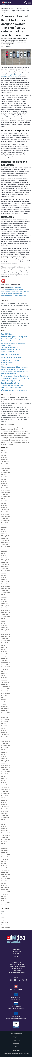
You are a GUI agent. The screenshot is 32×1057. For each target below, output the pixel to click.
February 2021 (5, 581)
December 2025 (5, 466)
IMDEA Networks (24, 291)
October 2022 (4, 544)
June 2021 (4, 573)
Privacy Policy (16, 1040)
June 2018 (4, 647)
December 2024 (5, 490)
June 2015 (4, 726)
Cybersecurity (21, 343)
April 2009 (3, 865)
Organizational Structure (17, 966)
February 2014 (5, 761)
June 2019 (4, 621)
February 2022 (5, 560)
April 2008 (3, 885)
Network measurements (7, 295)
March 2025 (4, 483)
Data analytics (15, 291)
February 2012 (5, 806)
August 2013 (4, 774)
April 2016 (3, 704)
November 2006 (5, 902)
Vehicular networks (19, 385)
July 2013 (3, 776)
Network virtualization (21, 378)
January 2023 (4, 538)
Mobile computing (8, 367)
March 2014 (4, 758)
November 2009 (5, 854)
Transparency (16, 970)
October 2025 (4, 470)
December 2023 (5, 514)
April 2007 (3, 900)
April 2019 (3, 625)
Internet (10, 293)
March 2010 (4, 848)
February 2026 (5, 461)
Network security (6, 378)
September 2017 (5, 667)
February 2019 (5, 629)
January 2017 (4, 684)
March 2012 (4, 804)
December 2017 (5, 660)
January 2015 (4, 737)
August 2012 (4, 795)
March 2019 (4, 627)
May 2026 (3, 455)
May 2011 (3, 824)
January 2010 (4, 852)
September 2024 (5, 496)
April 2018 (3, 651)
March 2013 (4, 785)
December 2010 (5, 833)
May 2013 (3, 780)
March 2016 (4, 706)
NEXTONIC (3, 380)
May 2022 (3, 553)
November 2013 (5, 767)
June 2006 (4, 905)
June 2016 (4, 699)
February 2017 (5, 682)
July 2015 (3, 723)
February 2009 (5, 870)
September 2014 (5, 745)
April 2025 (3, 481)
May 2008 (3, 883)
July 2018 (3, 645)
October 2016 (4, 691)
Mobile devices (22, 367)
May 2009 (3, 863)
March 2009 (4, 868)
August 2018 (4, 643)
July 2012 (3, 798)
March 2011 (4, 828)
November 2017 (5, 662)
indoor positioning (24, 355)
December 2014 (5, 739)
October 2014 (4, 743)
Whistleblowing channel (16, 972)
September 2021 (5, 571)
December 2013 (5, 765)
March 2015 (4, 732)
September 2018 (5, 640)
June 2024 (4, 501)
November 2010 (5, 835)
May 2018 (3, 649)
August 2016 (4, 695)
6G (13, 334)
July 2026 (3, 450)
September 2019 (5, 616)
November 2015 (5, 715)
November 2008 (5, 874)
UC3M (16, 383)
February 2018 (5, 656)
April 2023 (3, 531)
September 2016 (5, 693)
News (12, 8)
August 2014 (4, 747)
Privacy (10, 381)
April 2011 (3, 826)
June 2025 (4, 477)
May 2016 (3, 702)
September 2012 (5, 793)
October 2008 (4, 876)
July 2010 (3, 844)
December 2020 (5, 586)
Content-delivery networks (9, 343)
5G (2, 334)
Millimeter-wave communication (12, 365)
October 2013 (4, 769)
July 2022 (3, 549)
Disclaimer (16, 1043)
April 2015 (3, 730)
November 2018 (5, 636)
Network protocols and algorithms (14, 376)
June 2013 (4, 778)
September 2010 (5, 839)
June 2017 (4, 673)
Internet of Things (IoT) (11, 360)
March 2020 (4, 603)
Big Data (21, 289)
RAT (16, 1047)
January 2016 (4, 710)
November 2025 (5, 468)
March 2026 (4, 459)
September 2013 (5, 771)
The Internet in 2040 (12, 429)
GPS (19, 349)
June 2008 (4, 881)
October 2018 (4, 638)
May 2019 (3, 623)
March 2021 (4, 579)
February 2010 (5, 850)
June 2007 (4, 898)
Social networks (7, 383)
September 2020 (5, 592)
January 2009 (4, 872)
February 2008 (5, 887)
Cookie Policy (16, 1050)
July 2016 (3, 697)
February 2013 (5, 787)
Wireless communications (12, 388)
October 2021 (4, 568)
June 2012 (4, 800)
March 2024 (4, 507)
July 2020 (3, 595)
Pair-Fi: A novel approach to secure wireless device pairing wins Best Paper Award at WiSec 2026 (15, 305)
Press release (17, 287)
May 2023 (3, 529)
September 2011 (5, 817)
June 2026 (4, 453)
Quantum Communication (20, 380)
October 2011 (4, 815)
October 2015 (4, 717)
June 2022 (4, 551)
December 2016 (5, 686)
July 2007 (3, 896)
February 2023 (5, 536)
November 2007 (5, 892)
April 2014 (3, 756)
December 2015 (5, 712)
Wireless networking (9, 390)
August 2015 (4, 721)
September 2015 (5, 719)
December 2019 (5, 610)
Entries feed (4, 922)
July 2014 (3, 750)
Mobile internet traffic (8, 369)
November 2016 (5, 688)
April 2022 (3, 555)
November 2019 (5, 612)
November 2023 (5, 516)
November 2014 (5, 741)
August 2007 (4, 894)
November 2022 (5, 542)
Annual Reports (17, 968)
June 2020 (4, 597)
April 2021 (3, 577)
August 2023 (4, 522)
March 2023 (4, 533)
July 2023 (3, 525)
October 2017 (4, 664)
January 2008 (4, 889)
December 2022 (5, 540)
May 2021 (3, 575)
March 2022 (4, 557)
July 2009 (3, 861)
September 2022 (5, 547)
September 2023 (5, 520)
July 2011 (3, 819)
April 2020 (3, 601)
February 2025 (5, 485)
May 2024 (3, 503)
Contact (17, 949)
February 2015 (5, 734)
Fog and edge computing (9, 349)
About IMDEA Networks (17, 964)
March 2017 (4, 680)
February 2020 (5, 605)
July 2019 (3, 619)
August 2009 (4, 859)
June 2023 (4, 527)
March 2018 (4, 654)
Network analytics (21, 369)
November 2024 (5, 492)
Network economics (6, 371)
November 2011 (5, 813)
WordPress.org (5, 927)
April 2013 (3, 782)
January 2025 (4, 488)
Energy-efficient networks (9, 347)
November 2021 (5, 566)
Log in (2, 920)
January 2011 (4, 830)
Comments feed (5, 925)
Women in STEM (23, 390)
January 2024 (4, 512)
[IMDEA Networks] (6, 3)
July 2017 (3, 671)
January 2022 (4, 562)
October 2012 (4, 791)
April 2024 (3, 505)
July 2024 (3, 498)
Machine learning (17, 293)
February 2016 (5, 708)
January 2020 (4, 608)
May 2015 (3, 728)
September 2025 (5, 472)
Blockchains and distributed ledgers (11, 339)
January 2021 (4, 584)
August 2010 (4, 841)
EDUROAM (18, 954)
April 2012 (3, 802)
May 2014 (3, 754)
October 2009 (4, 857)
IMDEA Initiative (7, 352)
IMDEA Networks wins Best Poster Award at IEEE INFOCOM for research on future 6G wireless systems (15, 325)
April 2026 (3, 457)
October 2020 (4, 590)
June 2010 (4, 846)
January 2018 (4, 658)
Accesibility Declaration (16, 1037)
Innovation (4, 293)
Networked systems (20, 295)
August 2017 (4, 669)
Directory (18, 951)
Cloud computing (6, 291)
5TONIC (8, 334)
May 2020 (3, 599)
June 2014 (4, 752)
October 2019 (4, 614)
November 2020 (5, 588)
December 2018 (5, 634)
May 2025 (3, 479)
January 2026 (4, 464)
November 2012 (5, 789)
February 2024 (5, 509)
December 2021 (5, 564)
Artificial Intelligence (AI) (11, 289)
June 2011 (4, 822)
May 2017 (3, 675)
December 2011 (5, 811)
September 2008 (5, 878)
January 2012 (4, 809)
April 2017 (3, 678)
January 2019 (4, 632)
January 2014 (4, 763)
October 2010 (4, 837)
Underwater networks (7, 385)
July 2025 (3, 474)
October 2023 (4, 518)
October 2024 (4, 494)
